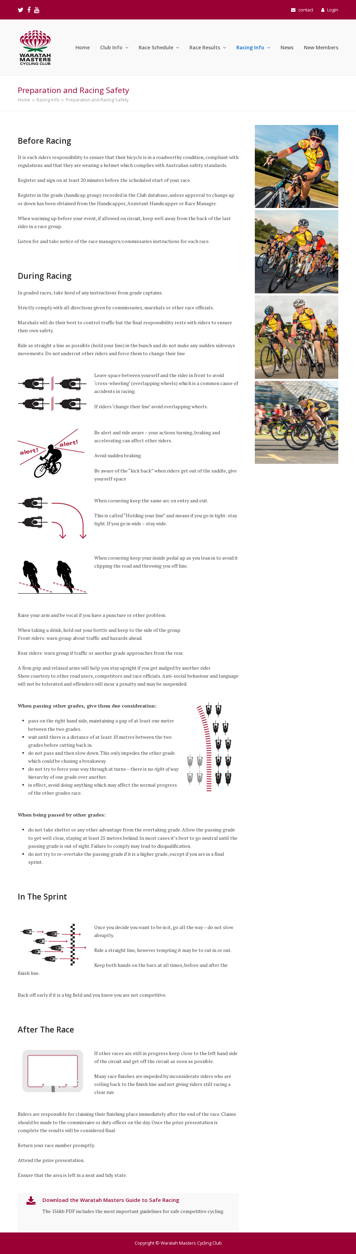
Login (332, 10)
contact (305, 10)
